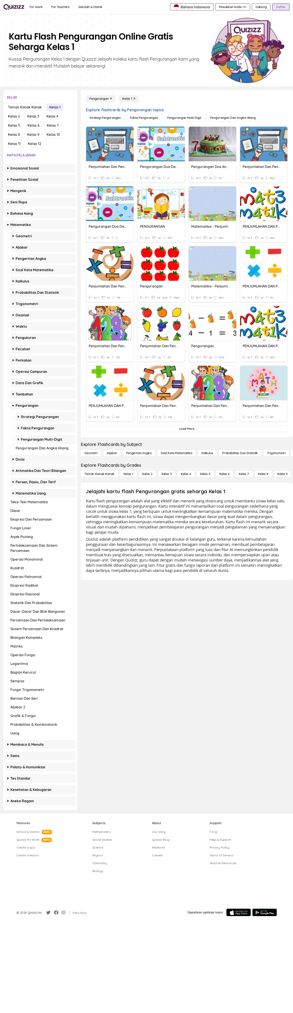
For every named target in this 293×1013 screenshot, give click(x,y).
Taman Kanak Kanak (25, 107)
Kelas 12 (34, 143)
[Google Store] (264, 912)
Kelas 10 (53, 134)
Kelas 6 (33, 125)
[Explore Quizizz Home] (13, 7)
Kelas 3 (33, 116)
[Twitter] (48, 912)
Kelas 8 (14, 134)
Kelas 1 (55, 107)
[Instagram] (63, 912)
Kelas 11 (14, 143)
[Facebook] (56, 912)
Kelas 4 (52, 116)
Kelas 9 (33, 134)
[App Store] (238, 912)
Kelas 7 (53, 125)
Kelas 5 (14, 125)
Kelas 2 (14, 116)
